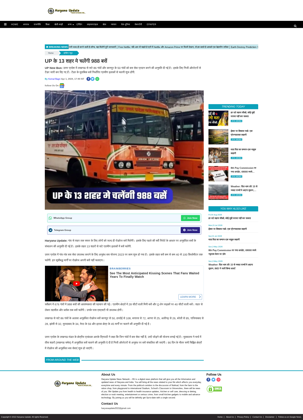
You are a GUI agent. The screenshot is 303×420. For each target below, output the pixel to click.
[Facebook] (208, 380)
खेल (104, 24)
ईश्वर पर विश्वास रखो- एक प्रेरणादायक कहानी (227, 229)
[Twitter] (213, 380)
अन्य (70, 24)
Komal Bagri (54, 79)
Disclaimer (270, 417)
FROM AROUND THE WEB (62, 359)
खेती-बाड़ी (58, 24)
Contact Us (109, 403)
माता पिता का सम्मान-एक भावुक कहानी (224, 239)
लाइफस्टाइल (92, 24)
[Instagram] (218, 380)
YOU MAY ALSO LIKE (233, 208)
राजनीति (37, 24)
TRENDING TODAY (233, 106)
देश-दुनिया (125, 24)
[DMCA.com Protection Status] (214, 389)
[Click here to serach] (296, 26)
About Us (108, 374)
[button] (5, 24)
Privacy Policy (243, 417)
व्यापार (113, 24)
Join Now (191, 218)
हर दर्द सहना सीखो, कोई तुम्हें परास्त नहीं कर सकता (229, 218)
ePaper (151, 24)
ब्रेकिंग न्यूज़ (68, 53)
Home (14, 24)
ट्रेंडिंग (79, 24)
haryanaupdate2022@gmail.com (116, 408)
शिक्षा (48, 24)
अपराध (26, 24)
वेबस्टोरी (138, 24)
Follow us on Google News (289, 417)
